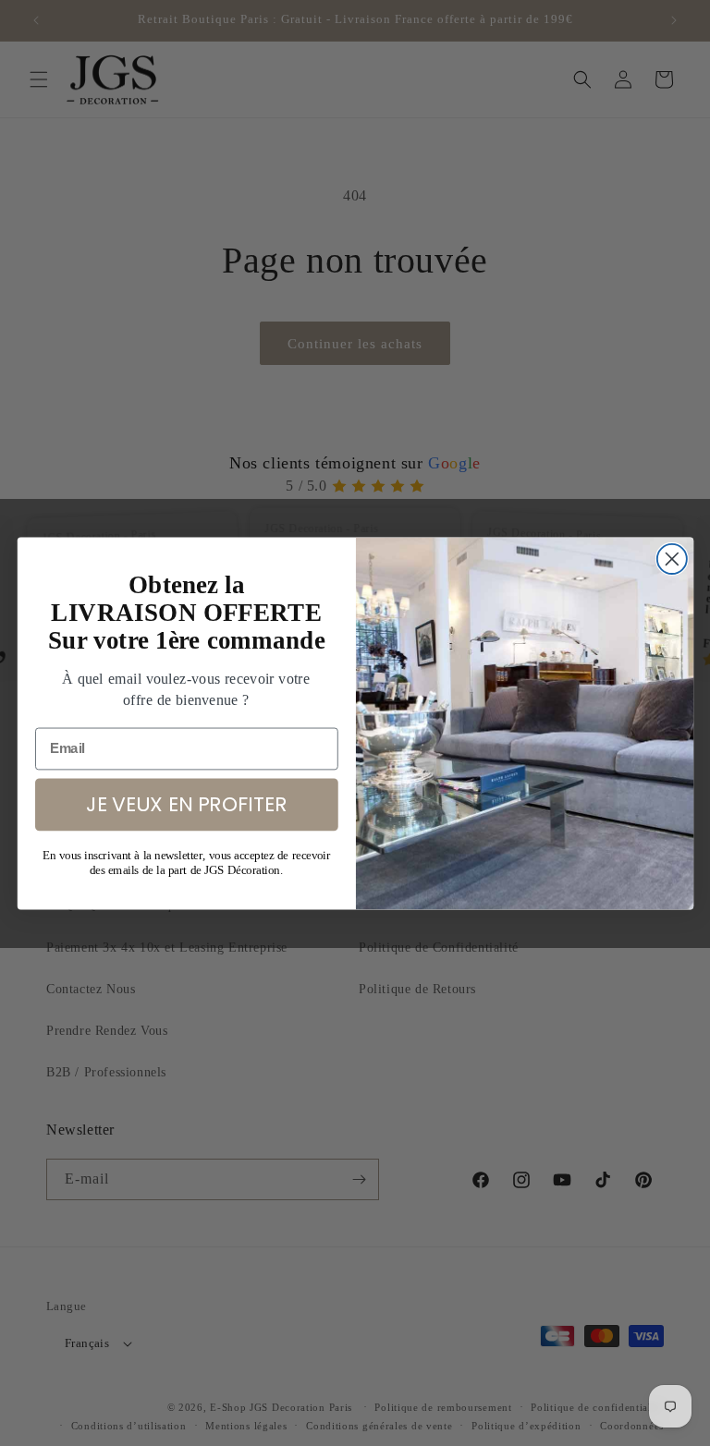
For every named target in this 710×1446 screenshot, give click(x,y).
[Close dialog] (671, 558)
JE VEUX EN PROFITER (186, 803)
